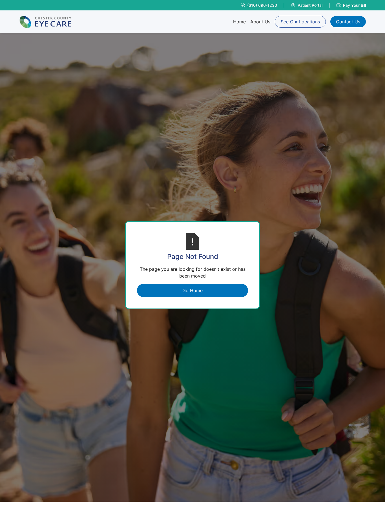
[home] (45, 21)
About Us (260, 21)
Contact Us (348, 21)
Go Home (192, 290)
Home (239, 21)
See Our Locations (300, 21)
